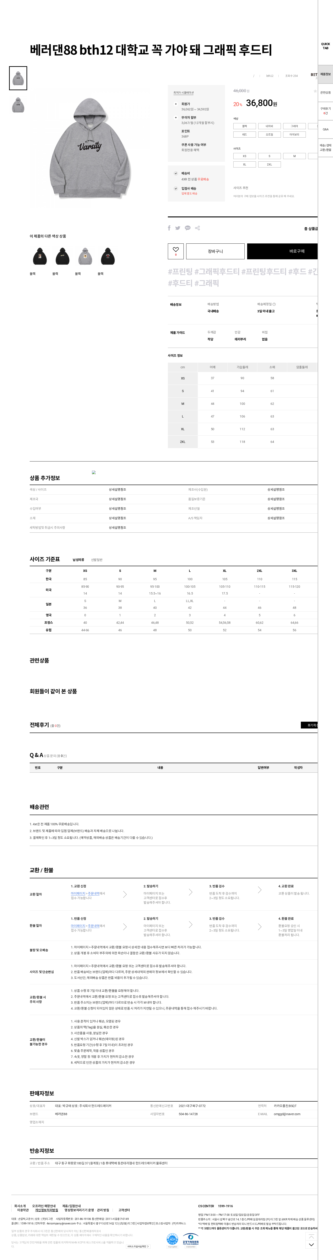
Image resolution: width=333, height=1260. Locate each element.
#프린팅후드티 (264, 271)
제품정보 (325, 74)
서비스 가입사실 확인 (136, 1246)
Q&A (325, 129)
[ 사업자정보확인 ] (145, 1223)
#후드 (297, 271)
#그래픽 (206, 283)
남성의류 (78, 560)
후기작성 (313, 725)
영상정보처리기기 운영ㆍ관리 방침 (87, 1210)
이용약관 (23, 1210)
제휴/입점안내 (71, 1206)
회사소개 (20, 1206)
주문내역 (93, 893)
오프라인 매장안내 (44, 1206)
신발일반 (97, 560)
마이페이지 (78, 893)
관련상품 (325, 92)
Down (311, 1244)
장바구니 (215, 251)
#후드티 (180, 283)
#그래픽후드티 (217, 271)
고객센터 (124, 1210)
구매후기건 (325, 111)
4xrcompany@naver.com (61, 1223)
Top (311, 1236)
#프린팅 (180, 271)
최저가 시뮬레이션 (183, 92)
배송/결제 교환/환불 (325, 148)
